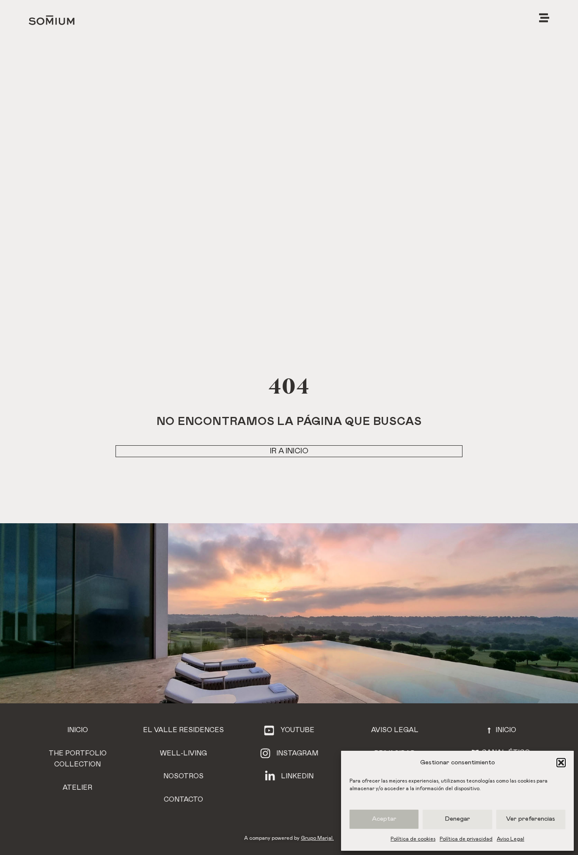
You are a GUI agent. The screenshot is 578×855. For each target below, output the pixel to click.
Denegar (457, 819)
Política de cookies (413, 838)
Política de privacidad (466, 838)
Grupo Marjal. (317, 838)
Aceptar (384, 819)
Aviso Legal (510, 838)
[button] (561, 762)
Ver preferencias (530, 819)
